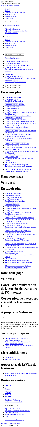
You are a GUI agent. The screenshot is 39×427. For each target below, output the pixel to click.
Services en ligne (10, 16)
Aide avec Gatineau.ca (12, 359)
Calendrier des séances (12, 99)
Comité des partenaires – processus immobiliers (20, 112)
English (7, 9)
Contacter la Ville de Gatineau (15, 13)
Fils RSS (8, 396)
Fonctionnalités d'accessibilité (14, 414)
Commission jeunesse (12, 145)
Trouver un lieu (10, 14)
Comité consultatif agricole (14, 103)
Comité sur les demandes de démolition (18, 116)
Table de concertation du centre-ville (17, 164)
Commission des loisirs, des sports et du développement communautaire (18, 135)
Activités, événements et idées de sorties (18, 65)
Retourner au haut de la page (14, 420)
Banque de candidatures (13, 97)
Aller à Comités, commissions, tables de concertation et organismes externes (18, 170)
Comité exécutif (10, 114)
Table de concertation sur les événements (18, 166)
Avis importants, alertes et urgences (16, 61)
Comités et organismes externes (15, 82)
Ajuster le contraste (11, 33)
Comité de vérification (12, 108)
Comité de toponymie (12, 106)
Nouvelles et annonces (12, 63)
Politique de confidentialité (13, 402)
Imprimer (8, 416)
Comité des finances (11, 110)
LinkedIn (8, 393)
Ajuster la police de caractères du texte (17, 31)
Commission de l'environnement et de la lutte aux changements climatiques (21, 124)
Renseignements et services (14, 67)
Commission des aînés (12, 129)
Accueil (7, 11)
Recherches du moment (12, 25)
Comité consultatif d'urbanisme (15, 105)
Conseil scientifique (11, 157)
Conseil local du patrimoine (14, 155)
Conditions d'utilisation (12, 400)
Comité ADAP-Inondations (14, 101)
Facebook (8, 385)
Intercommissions (10, 162)
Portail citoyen (9, 18)
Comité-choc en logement (13, 118)
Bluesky (7, 389)
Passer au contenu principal (10, 5)
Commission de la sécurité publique (16, 127)
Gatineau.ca (9, 74)
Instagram (8, 391)
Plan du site (9, 357)
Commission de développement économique (19, 121)
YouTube (8, 395)
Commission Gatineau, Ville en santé (17, 144)
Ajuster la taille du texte (12, 29)
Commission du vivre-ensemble (15, 142)
